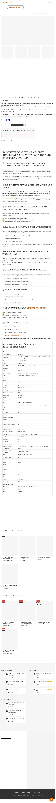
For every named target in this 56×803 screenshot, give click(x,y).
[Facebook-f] (2, 778)
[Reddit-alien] (24, 778)
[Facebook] (7, 140)
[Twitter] (9, 140)
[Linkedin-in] (10, 778)
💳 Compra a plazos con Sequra (12, 335)
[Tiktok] (18, 778)
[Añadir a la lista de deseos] (25, 125)
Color (2, 119)
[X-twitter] (4, 778)
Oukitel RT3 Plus (36, 308)
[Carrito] (50, 2)
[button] (48, 2)
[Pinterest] (11, 140)
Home (24, 13)
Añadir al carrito (17, 124)
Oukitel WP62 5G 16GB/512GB (44, 557)
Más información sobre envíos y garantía (10, 132)
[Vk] (21, 778)
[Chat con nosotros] (51, 799)
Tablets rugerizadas (30, 13)
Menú (52, 3)
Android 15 (17, 302)
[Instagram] (7, 778)
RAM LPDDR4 (12, 198)
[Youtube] (15, 778)
